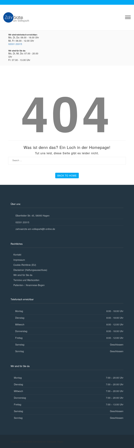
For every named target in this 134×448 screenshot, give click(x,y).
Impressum (19, 259)
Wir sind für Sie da (22, 275)
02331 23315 (15, 44)
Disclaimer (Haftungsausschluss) (30, 270)
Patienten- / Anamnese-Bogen (29, 285)
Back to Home (67, 175)
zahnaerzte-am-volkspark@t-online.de (35, 229)
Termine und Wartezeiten (26, 280)
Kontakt (17, 254)
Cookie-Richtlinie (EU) (24, 264)
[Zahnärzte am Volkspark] (16, 17)
